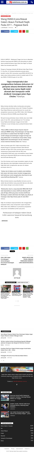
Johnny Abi (3, 337)
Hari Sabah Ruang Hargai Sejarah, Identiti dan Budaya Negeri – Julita (20, 412)
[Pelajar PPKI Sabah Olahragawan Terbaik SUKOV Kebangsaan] (17, 289)
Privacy (12, 448)
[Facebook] (17, 384)
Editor (2, 345)
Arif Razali (4, 27)
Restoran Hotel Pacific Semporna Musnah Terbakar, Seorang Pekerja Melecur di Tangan (20, 397)
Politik (2, 433)
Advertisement (19, 448)
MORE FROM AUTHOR (23, 282)
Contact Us (27, 448)
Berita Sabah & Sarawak (7, 426)
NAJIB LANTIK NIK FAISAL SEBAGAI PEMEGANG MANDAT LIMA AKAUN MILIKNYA (26, 260)
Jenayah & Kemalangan (6, 438)
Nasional (3, 435)
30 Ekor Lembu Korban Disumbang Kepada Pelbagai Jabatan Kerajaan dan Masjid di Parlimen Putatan (16, 342)
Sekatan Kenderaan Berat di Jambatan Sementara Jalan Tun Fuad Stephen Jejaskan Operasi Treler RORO (6, 296)
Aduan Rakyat (4, 16)
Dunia (2, 440)
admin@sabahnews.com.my (20, 381)
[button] (31, 2)
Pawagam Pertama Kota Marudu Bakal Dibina (14, 355)
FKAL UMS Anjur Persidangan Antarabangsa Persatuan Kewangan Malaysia (7, 261)
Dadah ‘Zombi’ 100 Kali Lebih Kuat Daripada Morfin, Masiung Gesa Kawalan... (20, 405)
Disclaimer (7, 448)
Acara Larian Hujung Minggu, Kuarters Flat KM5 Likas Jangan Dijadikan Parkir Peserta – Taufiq (28, 295)
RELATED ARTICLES (10, 282)
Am (9, 16)
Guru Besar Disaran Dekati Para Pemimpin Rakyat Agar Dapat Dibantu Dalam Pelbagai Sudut (17, 335)
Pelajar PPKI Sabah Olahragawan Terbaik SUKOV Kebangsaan (17, 294)
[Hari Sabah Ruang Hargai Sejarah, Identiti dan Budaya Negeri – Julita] (5, 414)
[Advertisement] (17, 8)
